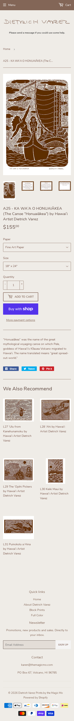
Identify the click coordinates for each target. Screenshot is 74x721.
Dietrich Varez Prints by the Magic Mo (40, 693)
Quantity (8, 277)
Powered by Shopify (35, 698)
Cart (68, 5)
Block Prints (37, 610)
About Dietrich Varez (37, 605)
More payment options (20, 320)
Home (6, 49)
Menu (11, 5)
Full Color (37, 615)
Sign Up (63, 644)
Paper (6, 239)
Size (5, 258)
